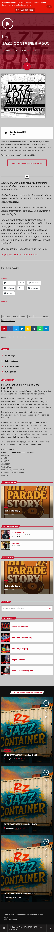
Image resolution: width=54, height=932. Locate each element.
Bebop (15, 316)
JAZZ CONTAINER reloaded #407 (21, 893)
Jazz (30, 316)
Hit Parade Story (12, 510)
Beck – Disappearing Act (22, 670)
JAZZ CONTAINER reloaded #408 (21, 824)
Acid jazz (7, 36)
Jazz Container (41, 316)
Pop (6, 506)
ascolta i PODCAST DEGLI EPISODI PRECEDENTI (27, 163)
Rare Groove (8, 320)
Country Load (17, 543)
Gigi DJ (23, 316)
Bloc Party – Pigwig (20, 648)
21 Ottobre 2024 (18, 50)
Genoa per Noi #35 (20, 626)
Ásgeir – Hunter (18, 659)
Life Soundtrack (18, 532)
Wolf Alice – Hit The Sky (22, 637)
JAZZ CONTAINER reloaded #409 (21, 754)
